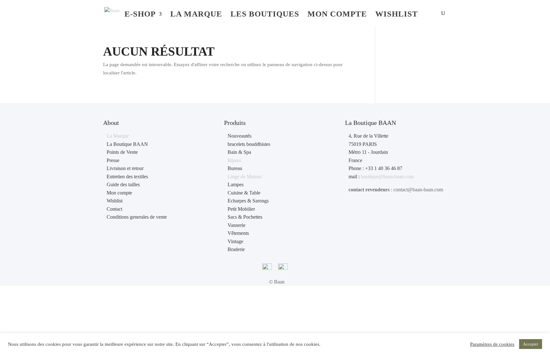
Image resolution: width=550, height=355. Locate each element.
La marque (196, 15)
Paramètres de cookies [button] (492, 344)
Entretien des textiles (127, 176)
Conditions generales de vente (137, 217)
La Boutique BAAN (127, 144)
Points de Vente (122, 152)
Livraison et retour (125, 168)
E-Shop (140, 15)
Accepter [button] (530, 344)
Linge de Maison (245, 176)
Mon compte (337, 15)
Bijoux (234, 160)
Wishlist (396, 15)
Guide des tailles (123, 184)
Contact (114, 209)
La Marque (118, 136)
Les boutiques (264, 15)
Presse (113, 160)
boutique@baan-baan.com (387, 176)
